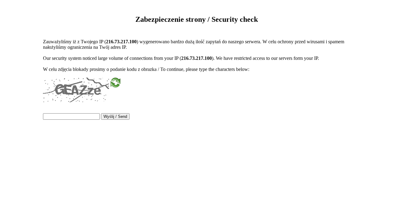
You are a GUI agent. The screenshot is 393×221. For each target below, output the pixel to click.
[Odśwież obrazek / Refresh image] (115, 84)
